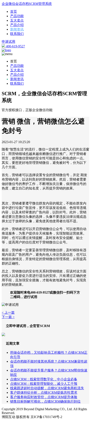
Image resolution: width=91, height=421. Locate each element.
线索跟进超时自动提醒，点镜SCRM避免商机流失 (47, 388)
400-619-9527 (15, 46)
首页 (13, 11)
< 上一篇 (8, 312)
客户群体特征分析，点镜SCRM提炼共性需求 (43, 392)
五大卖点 (17, 20)
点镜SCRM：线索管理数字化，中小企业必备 (43, 379)
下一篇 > (8, 317)
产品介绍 (17, 25)
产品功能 (17, 16)
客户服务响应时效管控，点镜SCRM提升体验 (43, 397)
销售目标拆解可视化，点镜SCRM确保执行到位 (45, 401)
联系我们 (17, 34)
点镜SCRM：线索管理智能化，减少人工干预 (43, 383)
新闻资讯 (17, 29)
